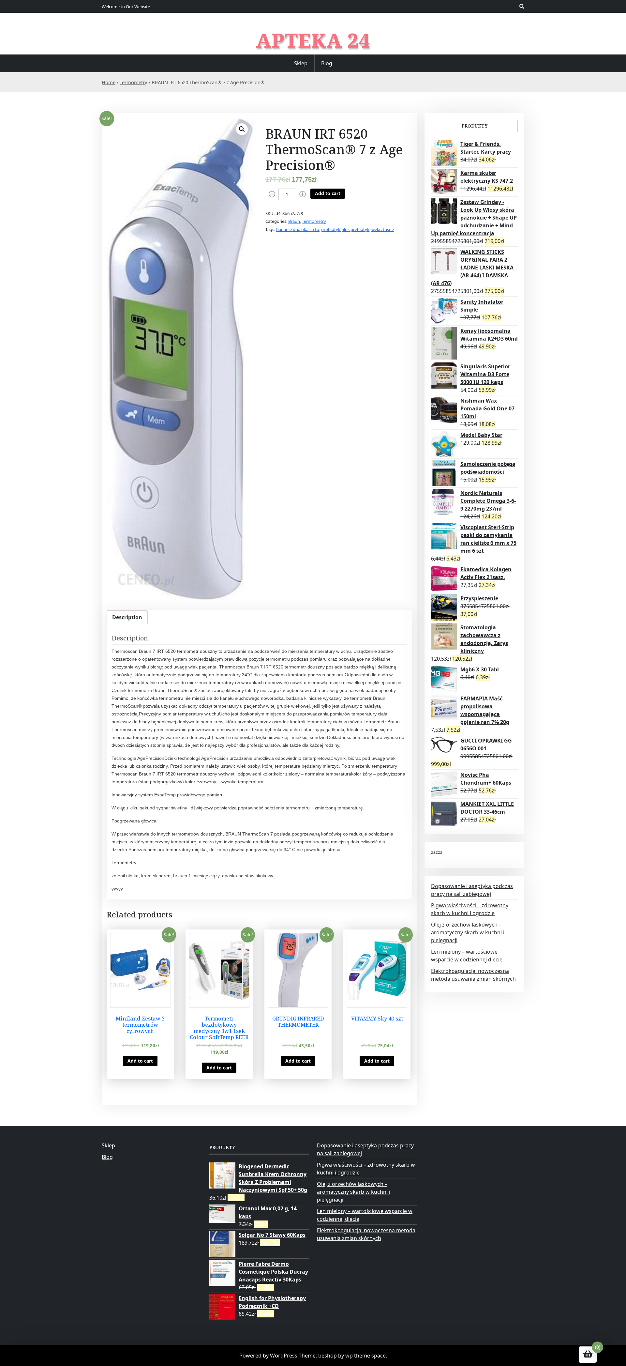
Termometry (133, 82)
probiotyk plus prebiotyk (345, 229)
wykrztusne (382, 229)
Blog (326, 63)
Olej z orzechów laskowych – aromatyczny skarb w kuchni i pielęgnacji (467, 932)
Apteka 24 (313, 40)
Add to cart (327, 193)
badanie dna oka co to (297, 229)
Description (127, 617)
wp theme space (365, 1355)
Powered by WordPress (268, 1355)
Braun (294, 221)
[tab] (127, 617)
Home (108, 82)
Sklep (300, 63)
